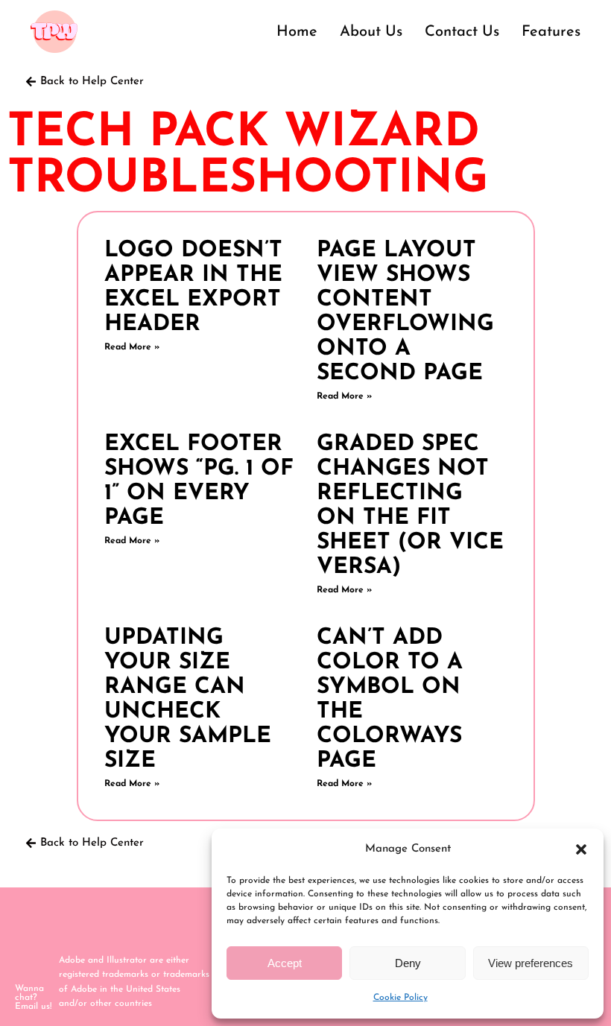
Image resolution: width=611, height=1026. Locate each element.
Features (551, 32)
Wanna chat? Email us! (33, 997)
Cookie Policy (400, 997)
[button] (581, 849)
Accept (284, 963)
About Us (371, 32)
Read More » (131, 347)
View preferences (530, 963)
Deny (408, 963)
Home (296, 32)
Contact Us (462, 32)
